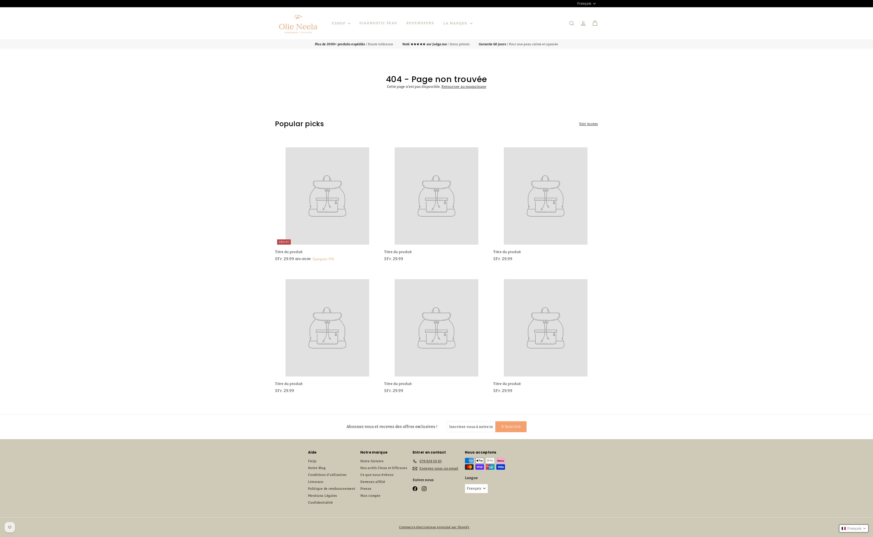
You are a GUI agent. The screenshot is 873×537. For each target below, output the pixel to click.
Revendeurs (420, 23)
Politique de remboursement (331, 489)
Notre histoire (372, 461)
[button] (853, 528)
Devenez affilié (372, 482)
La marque (456, 23)
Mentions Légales (322, 496)
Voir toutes (588, 124)
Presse (365, 489)
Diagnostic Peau (378, 23)
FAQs (312, 461)
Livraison (316, 482)
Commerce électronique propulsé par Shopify (434, 527)
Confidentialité (320, 502)
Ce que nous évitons (377, 475)
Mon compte (370, 496)
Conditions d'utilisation (327, 475)
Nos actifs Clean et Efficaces (383, 468)
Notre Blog (317, 468)
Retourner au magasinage (464, 87)
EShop (339, 23)
